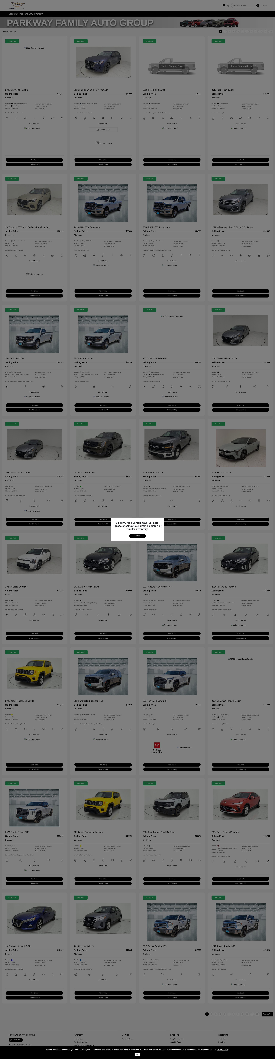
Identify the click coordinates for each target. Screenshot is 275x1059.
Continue (137, 536)
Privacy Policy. (223, 1050)
